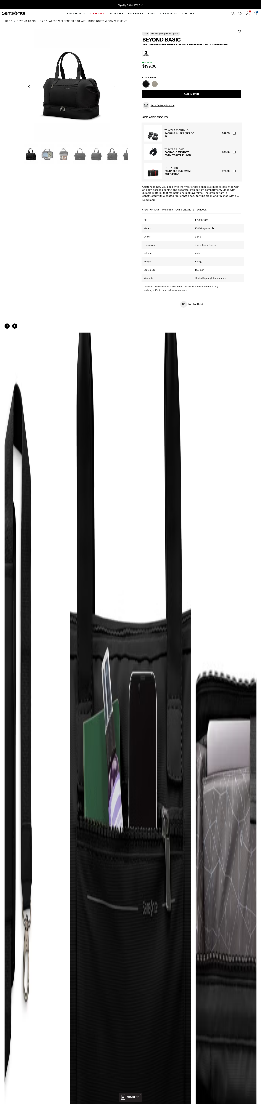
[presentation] (29, 86)
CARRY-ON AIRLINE (185, 209)
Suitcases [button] (116, 13)
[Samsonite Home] (13, 13)
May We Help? (195, 304)
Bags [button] (151, 13)
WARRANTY (167, 209)
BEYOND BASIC (26, 21)
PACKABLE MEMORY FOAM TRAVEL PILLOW (177, 154)
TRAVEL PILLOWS (174, 149)
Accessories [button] (168, 13)
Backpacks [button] (135, 13)
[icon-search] (233, 13)
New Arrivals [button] (76, 13)
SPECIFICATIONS (151, 209)
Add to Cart (191, 93)
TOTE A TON (171, 167)
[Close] (140, 1094)
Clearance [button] (97, 13)
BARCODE (202, 209)
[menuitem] (75, 13)
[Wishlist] (240, 13)
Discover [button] (188, 13)
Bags (8, 21)
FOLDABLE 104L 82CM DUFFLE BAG (177, 172)
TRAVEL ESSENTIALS (176, 130)
